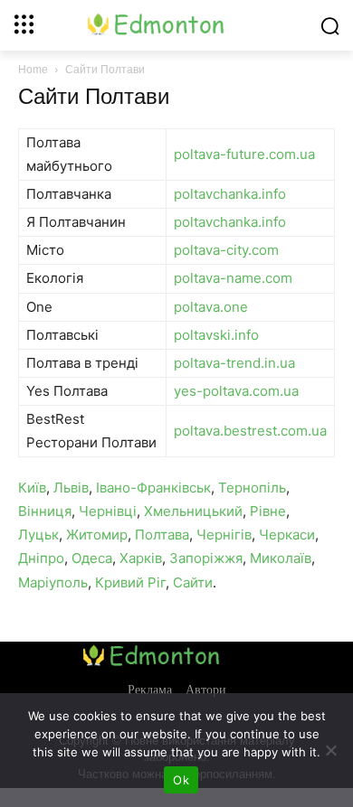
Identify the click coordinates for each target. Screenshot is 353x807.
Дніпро (41, 558)
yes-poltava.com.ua (236, 390)
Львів (71, 487)
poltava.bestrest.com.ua (250, 430)
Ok (181, 780)
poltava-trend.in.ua (234, 362)
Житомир (97, 534)
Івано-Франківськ (153, 487)
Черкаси (287, 534)
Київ (32, 487)
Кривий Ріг (130, 582)
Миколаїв (280, 558)
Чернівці (108, 511)
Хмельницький (193, 511)
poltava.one (211, 306)
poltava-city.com (226, 249)
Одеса (92, 558)
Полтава (162, 534)
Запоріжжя (206, 558)
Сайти (193, 582)
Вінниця (45, 511)
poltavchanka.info (230, 193)
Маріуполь (53, 582)
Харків (140, 558)
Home (33, 69)
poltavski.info (216, 334)
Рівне (268, 511)
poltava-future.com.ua (244, 154)
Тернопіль (252, 487)
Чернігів (224, 534)
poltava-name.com (233, 277)
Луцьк (38, 534)
